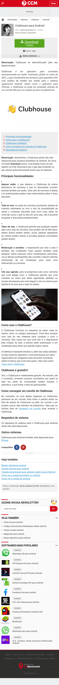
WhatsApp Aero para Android (24, 631)
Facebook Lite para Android (24, 592)
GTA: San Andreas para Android (25, 602)
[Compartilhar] (16, 447)
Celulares (35, 20)
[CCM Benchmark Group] (29, 666)
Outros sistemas (29, 56)
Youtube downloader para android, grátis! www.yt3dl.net (28, 472)
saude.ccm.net (29, 673)
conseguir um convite (30, 408)
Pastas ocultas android (13, 530)
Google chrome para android (15, 468)
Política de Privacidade (35, 655)
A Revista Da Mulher (25, 658)
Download (31, 43)
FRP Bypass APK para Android (25, 563)
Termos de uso (18, 655)
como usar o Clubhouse (12, 364)
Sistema (24, 20)
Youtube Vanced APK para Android (27, 573)
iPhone (4, 440)
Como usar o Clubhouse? (18, 140)
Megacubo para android (14, 534)
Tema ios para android (13, 522)
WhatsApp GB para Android (24, 554)
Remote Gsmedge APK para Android (27, 583)
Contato (50, 655)
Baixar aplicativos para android (17, 538)
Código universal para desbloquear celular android (25, 526)
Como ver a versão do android (15, 478)
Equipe (8, 655)
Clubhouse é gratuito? (16, 143)
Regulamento (9, 658)
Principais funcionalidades (18, 136)
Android (46, 20)
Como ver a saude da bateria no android (20, 475)
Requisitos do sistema (16, 150)
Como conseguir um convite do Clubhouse (26, 146)
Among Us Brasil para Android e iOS (27, 612)
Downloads (12, 20)
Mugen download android (13, 465)
